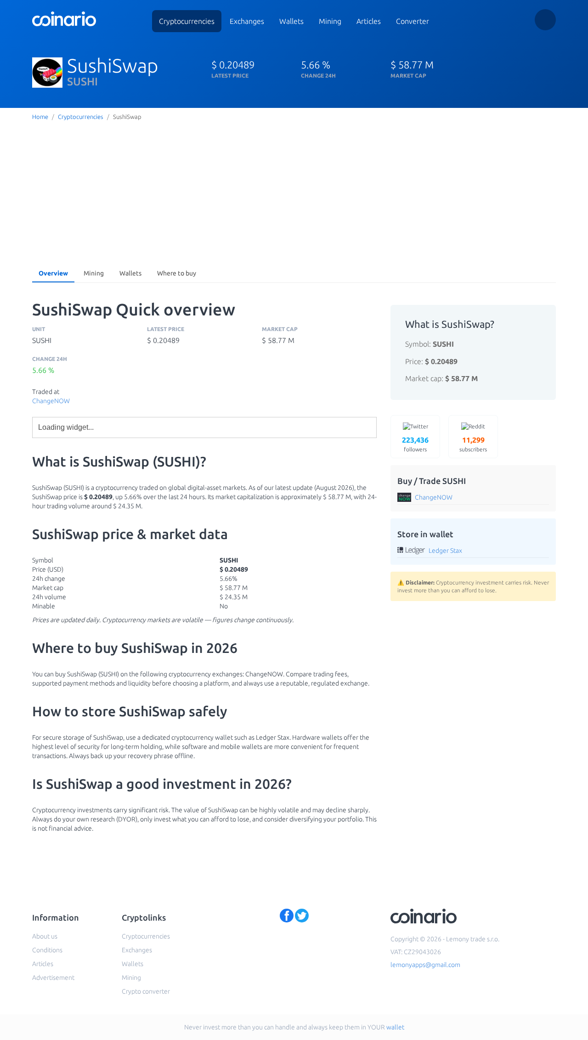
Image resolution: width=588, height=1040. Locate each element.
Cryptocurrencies (187, 21)
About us (44, 936)
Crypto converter (146, 991)
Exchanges (247, 21)
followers (415, 444)
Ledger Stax (445, 550)
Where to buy (176, 273)
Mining (330, 21)
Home (40, 116)
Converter (412, 21)
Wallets (291, 21)
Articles (368, 21)
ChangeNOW (51, 401)
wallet (395, 1027)
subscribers (473, 444)
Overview (53, 273)
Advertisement (53, 977)
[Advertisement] (294, 192)
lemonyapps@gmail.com (425, 964)
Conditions (47, 950)
